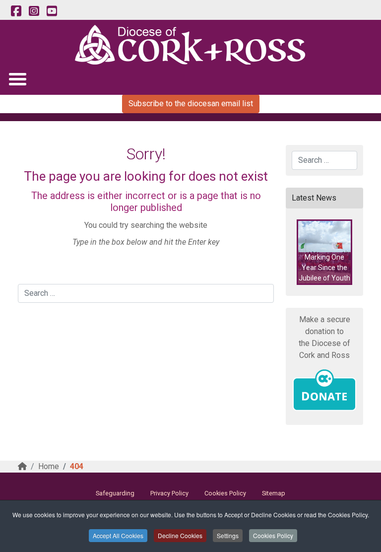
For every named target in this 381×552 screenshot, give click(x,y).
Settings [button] (228, 535)
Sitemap (273, 493)
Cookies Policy (273, 535)
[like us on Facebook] (15, 11)
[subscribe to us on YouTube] (51, 11)
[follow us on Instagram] (33, 11)
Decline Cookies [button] (180, 535)
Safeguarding (115, 493)
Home (48, 466)
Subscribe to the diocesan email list (190, 103)
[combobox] (146, 293)
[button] (324, 252)
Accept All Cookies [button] (118, 535)
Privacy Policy (169, 493)
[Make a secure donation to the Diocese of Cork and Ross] (324, 390)
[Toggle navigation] (17, 79)
